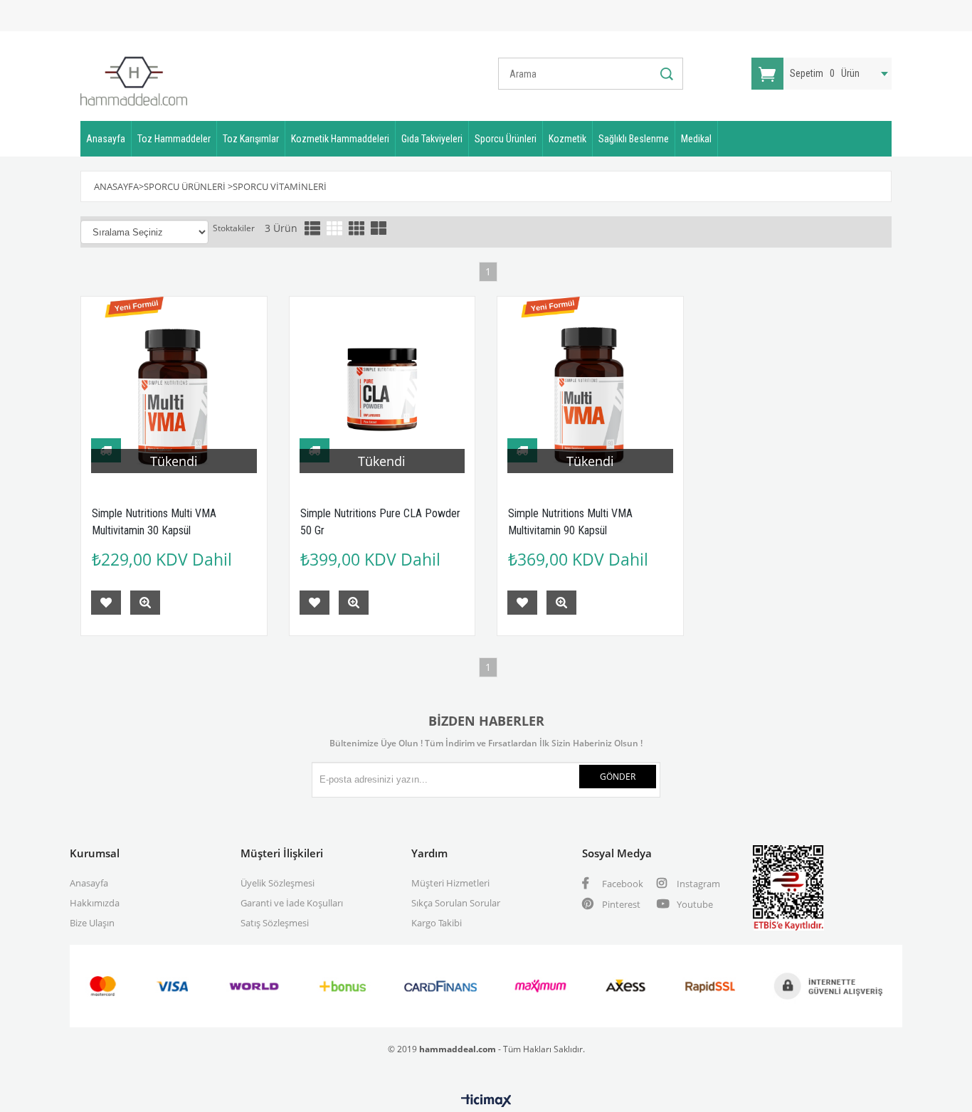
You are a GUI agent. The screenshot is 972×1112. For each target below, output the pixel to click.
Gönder (617, 777)
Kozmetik (567, 138)
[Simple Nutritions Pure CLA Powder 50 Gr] (382, 389)
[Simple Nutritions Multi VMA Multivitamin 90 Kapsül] (590, 389)
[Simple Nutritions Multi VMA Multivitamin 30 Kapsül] (174, 389)
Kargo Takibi (436, 922)
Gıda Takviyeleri (432, 138)
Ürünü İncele (145, 603)
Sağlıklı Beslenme (633, 138)
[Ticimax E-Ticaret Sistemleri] (486, 1101)
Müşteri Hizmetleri (450, 883)
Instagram (697, 883)
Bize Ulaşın (92, 922)
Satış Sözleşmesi (275, 922)
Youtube (694, 904)
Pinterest (620, 904)
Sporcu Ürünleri (506, 138)
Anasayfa (105, 138)
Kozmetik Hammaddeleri (340, 138)
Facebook (621, 883)
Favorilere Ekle (106, 603)
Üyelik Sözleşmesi (278, 883)
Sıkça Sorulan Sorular (455, 902)
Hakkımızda (95, 902)
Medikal (696, 138)
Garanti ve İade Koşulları (292, 902)
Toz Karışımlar (251, 138)
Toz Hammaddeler (174, 138)
